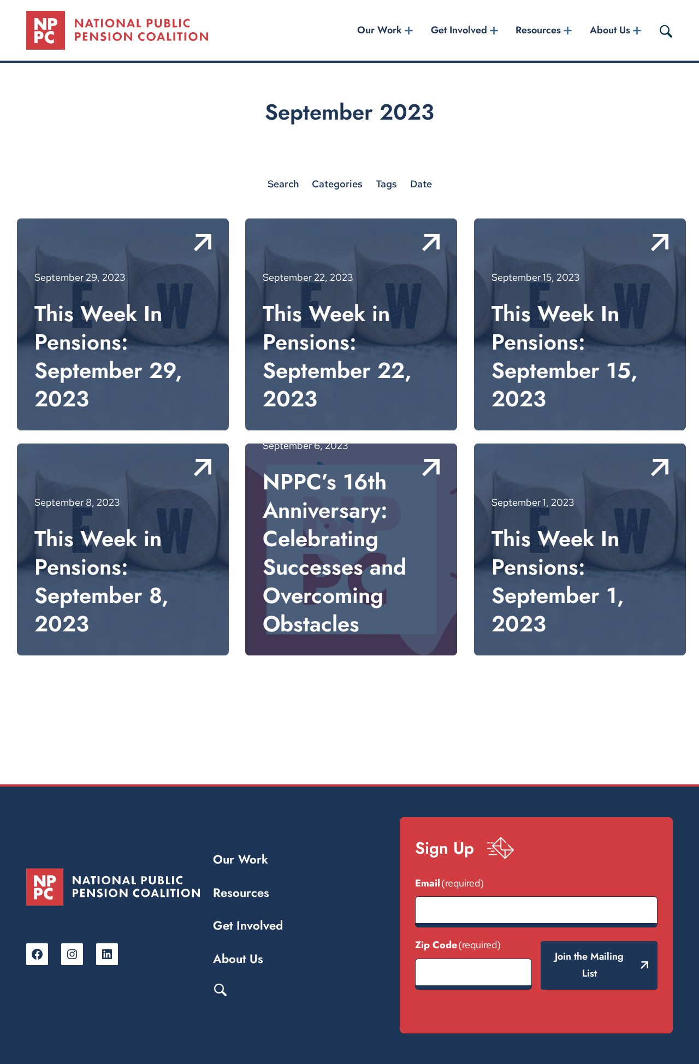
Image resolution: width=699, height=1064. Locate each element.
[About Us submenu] (636, 30)
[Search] (666, 30)
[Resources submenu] (568, 30)
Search (220, 989)
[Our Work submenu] (409, 30)
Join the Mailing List (589, 965)
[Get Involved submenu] (493, 30)
